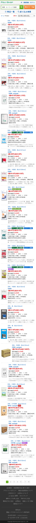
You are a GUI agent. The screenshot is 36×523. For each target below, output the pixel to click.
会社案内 (9, 488)
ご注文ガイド (12, 493)
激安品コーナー (18, 504)
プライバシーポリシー (9, 490)
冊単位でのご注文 (8, 501)
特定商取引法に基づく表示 (21, 488)
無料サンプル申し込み (12, 498)
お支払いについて (23, 493)
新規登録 (26, 2)
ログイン (32, 2)
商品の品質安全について (25, 490)
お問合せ (18, 501)
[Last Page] (29, 482)
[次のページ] (25, 482)
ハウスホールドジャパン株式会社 (20, 512)
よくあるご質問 (13, 496)
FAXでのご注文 (25, 498)
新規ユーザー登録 (28, 501)
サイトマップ (24, 496)
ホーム (2, 15)
